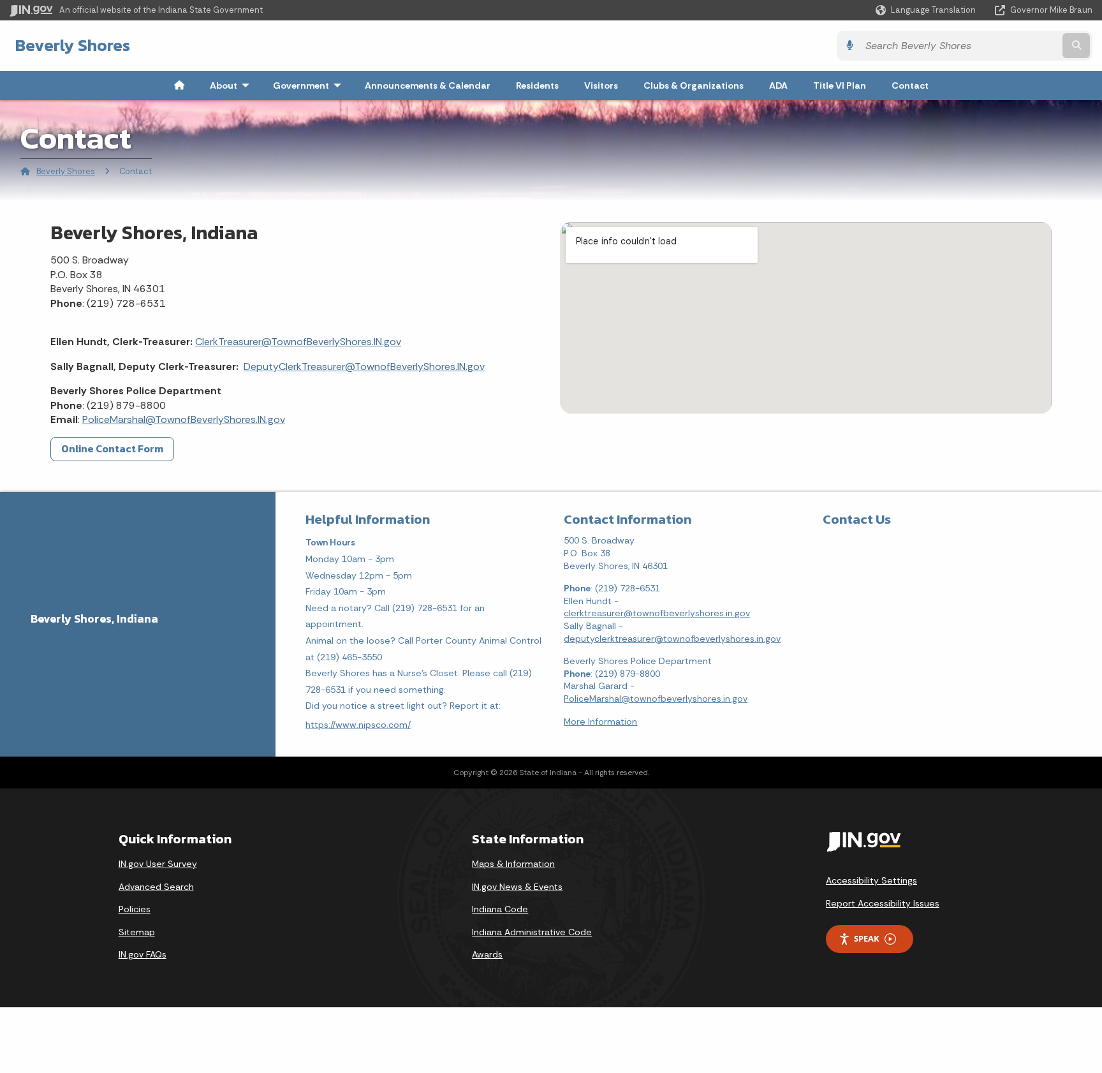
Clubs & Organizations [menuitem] (693, 85)
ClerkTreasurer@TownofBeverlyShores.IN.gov (298, 341)
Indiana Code (500, 909)
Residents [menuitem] (537, 85)
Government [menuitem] (310, 85)
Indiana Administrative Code (532, 932)
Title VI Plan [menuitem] (839, 85)
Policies (135, 909)
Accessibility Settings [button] (871, 880)
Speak (866, 938)
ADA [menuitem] (778, 85)
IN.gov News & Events (517, 886)
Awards (487, 954)
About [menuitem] (232, 85)
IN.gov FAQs (142, 954)
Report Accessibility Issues (882, 903)
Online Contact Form (112, 448)
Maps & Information (513, 864)
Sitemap (137, 932)
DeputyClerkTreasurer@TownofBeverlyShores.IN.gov (364, 366)
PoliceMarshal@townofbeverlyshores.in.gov (655, 698)
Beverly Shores (72, 45)
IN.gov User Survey (158, 864)
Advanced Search (156, 886)
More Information (600, 721)
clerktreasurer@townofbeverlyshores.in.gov (657, 613)
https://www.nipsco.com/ (358, 724)
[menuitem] (179, 85)
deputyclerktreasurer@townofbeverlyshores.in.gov (672, 638)
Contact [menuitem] (910, 85)
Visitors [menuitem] (601, 85)
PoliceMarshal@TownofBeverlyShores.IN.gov (183, 419)
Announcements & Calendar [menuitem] (427, 85)
